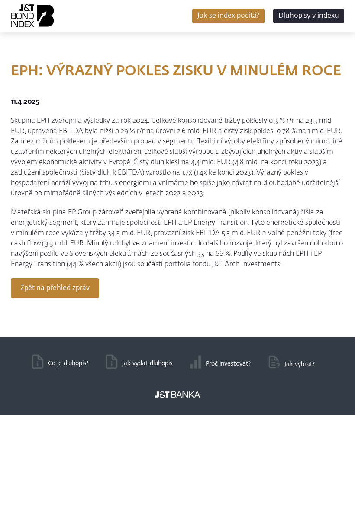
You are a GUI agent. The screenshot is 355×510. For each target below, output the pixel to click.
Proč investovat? (228, 364)
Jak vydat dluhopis (147, 363)
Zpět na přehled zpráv (55, 288)
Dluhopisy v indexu (308, 16)
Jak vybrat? (299, 364)
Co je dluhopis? (68, 363)
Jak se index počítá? (228, 16)
